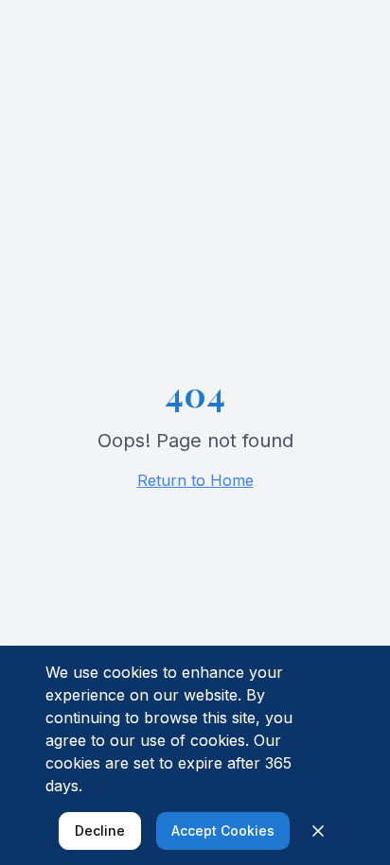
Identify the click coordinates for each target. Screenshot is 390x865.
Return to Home (195, 480)
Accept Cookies (223, 830)
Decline (100, 830)
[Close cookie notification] (318, 831)
